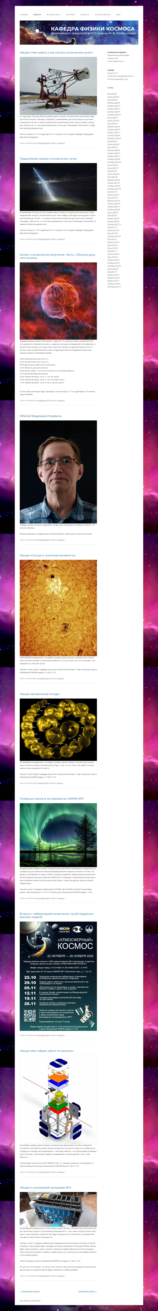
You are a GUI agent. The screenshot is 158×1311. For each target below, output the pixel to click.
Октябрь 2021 (112, 186)
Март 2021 (111, 197)
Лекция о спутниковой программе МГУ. (46, 1187)
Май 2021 (111, 192)
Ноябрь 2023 (112, 156)
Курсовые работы (53, 15)
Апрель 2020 (112, 218)
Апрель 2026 (112, 97)
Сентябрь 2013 (113, 286)
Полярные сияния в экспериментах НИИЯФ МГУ (52, 798)
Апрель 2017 (112, 230)
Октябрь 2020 (112, 209)
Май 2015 (111, 251)
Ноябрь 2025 (112, 108)
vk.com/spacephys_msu (119, 79)
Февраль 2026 (112, 103)
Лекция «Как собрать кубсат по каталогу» (47, 1051)
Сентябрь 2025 (113, 114)
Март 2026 (111, 100)
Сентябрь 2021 (113, 189)
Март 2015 (111, 257)
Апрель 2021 (112, 194)
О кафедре (24, 15)
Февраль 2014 (112, 278)
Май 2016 (111, 239)
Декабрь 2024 (112, 129)
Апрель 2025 (112, 120)
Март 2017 (111, 233)
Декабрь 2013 (112, 283)
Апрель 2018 (112, 221)
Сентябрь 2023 (113, 162)
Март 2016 (111, 245)
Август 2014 (111, 269)
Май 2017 (111, 227)
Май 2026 (111, 94)
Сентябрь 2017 (113, 224)
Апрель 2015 (112, 254)
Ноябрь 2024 (112, 132)
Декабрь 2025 (112, 106)
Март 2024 (111, 147)
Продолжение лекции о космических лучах (48, 158)
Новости (37, 15)
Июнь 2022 (111, 168)
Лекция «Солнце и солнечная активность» (48, 555)
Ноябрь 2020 (112, 206)
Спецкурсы (84, 15)
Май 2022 (111, 171)
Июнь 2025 (111, 117)
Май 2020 (111, 215)
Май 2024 (111, 141)
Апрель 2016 (112, 242)
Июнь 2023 (111, 165)
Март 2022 (111, 177)
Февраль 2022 (112, 180)
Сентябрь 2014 (113, 266)
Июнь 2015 (111, 248)
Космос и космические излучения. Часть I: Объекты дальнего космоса (58, 256)
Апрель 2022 (112, 174)
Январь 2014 (112, 280)
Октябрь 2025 (112, 111)
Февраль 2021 (112, 200)
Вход (118, 15)
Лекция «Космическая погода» (40, 694)
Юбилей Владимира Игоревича (40, 416)
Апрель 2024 (112, 144)
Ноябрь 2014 (112, 260)
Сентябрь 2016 (113, 236)
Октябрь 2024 (112, 135)
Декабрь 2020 (112, 203)
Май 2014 (111, 272)
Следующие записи (87, 1291)
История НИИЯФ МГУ (103, 15)
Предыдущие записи (30, 1291)
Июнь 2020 (111, 212)
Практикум (70, 15)
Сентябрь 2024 (113, 138)
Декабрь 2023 (112, 153)
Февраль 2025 (112, 126)
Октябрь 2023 (112, 159)
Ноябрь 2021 (112, 183)
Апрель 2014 (112, 275)
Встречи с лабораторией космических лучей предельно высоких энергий (57, 915)
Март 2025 (111, 123)
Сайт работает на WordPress (30, 1301)
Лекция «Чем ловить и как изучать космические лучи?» (56, 52)
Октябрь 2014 (112, 263)
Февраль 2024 (112, 150)
